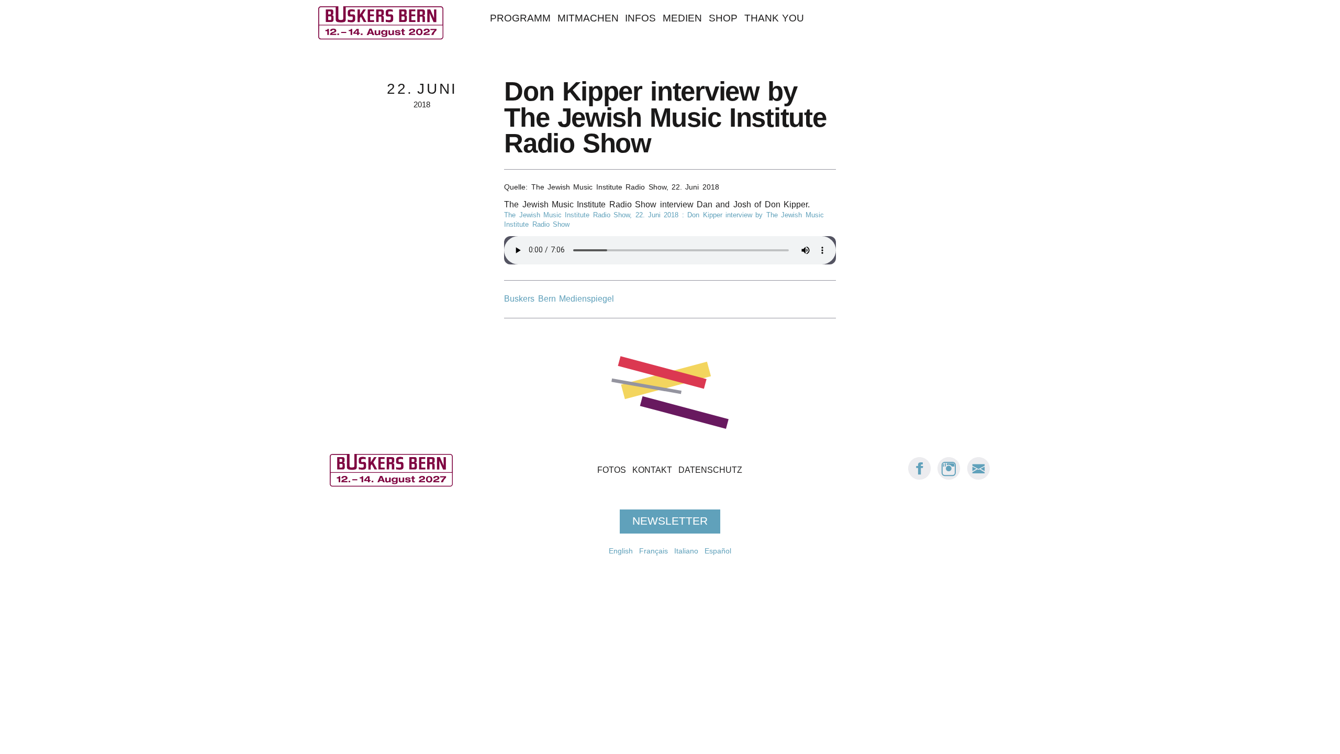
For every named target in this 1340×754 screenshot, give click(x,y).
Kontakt (652, 469)
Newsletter (670, 521)
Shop (723, 18)
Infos (640, 18)
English (621, 551)
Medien (682, 18)
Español (718, 551)
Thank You (774, 18)
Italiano (686, 551)
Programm (520, 18)
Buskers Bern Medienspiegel (559, 298)
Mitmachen (588, 18)
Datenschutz (710, 469)
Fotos (611, 469)
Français (653, 551)
